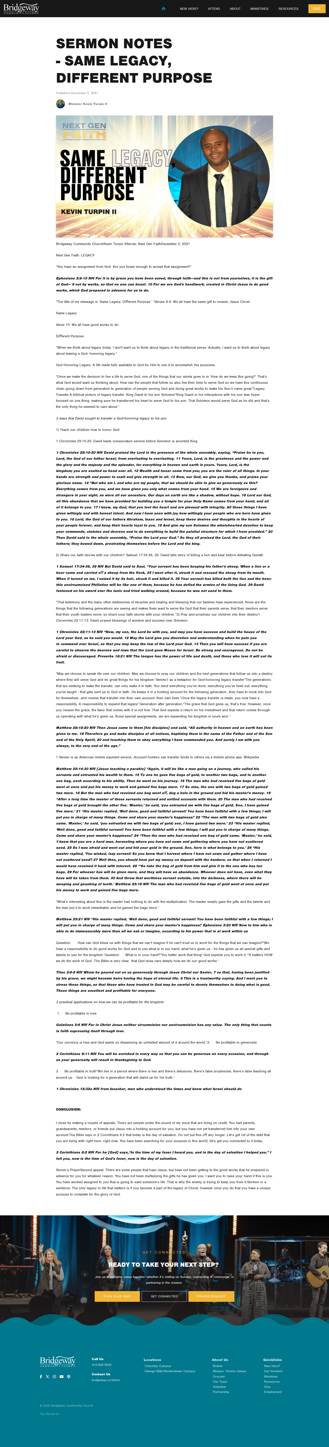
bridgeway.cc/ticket (106, 1380)
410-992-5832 (101, 1365)
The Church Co (49, 1414)
